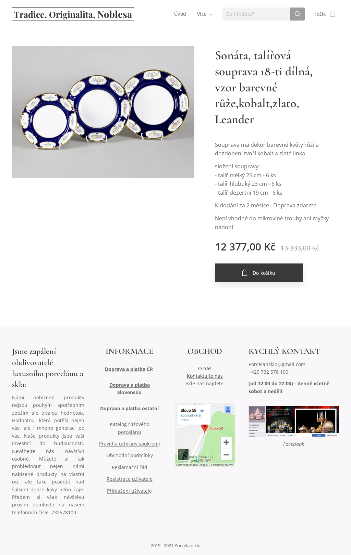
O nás (204, 368)
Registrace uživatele (130, 479)
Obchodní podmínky (129, 455)
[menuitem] (182, 14)
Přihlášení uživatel (128, 491)
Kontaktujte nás (205, 376)
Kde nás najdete (204, 383)
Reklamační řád (129, 467)
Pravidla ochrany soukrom (129, 443)
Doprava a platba (125, 369)
